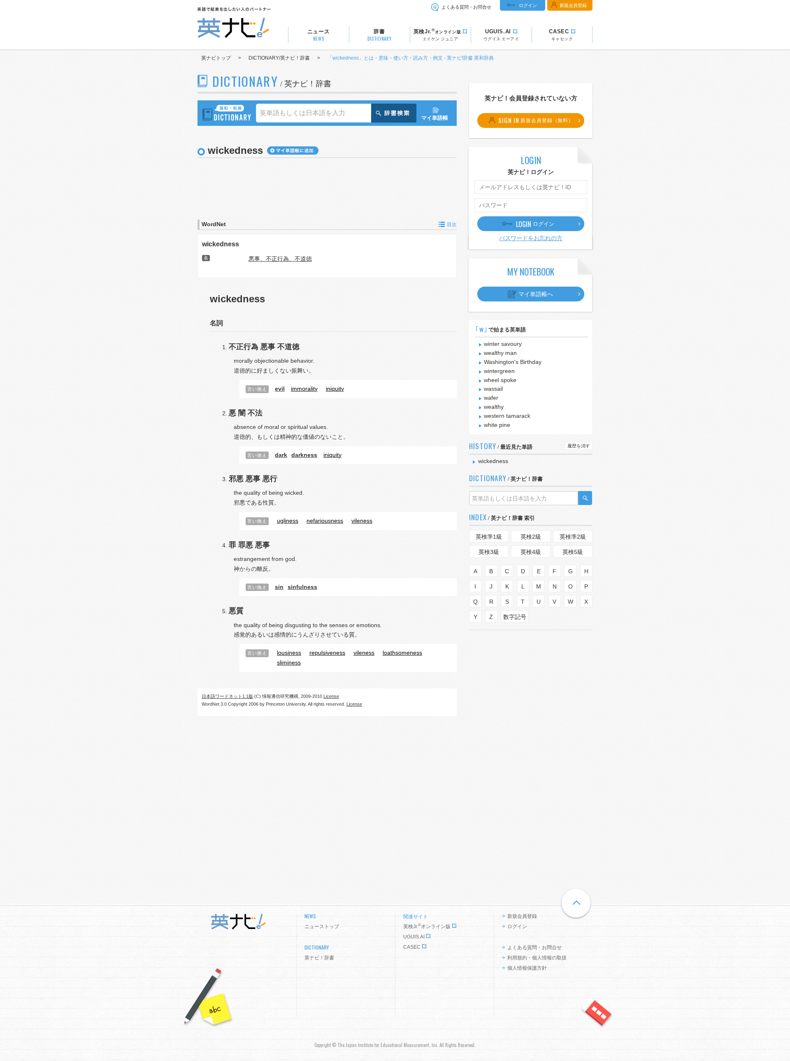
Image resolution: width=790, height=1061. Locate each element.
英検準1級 (489, 536)
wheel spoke (500, 380)
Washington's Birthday (512, 362)
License (331, 696)
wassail (493, 388)
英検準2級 (573, 536)
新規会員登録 (573, 5)
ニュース (318, 35)
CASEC (412, 947)
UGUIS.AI (414, 937)
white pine (497, 425)
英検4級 (530, 552)
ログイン (528, 5)
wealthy (494, 406)
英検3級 (489, 552)
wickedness (220, 244)
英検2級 (530, 536)
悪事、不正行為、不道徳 (280, 258)
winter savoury (503, 344)
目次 (452, 224)
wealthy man (500, 353)
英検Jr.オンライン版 (427, 926)
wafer (491, 397)
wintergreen (499, 371)
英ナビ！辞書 (319, 958)
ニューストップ (321, 926)
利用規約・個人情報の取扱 (537, 958)
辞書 (379, 35)
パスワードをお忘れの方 (530, 238)
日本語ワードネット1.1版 (227, 696)
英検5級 (572, 552)
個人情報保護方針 (527, 968)
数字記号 (514, 617)
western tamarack (507, 415)
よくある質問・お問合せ (466, 7)
